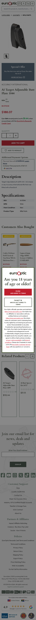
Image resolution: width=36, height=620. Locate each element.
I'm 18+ (18, 292)
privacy (8, 340)
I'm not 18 (18, 302)
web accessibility (16, 340)
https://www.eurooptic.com (13, 311)
